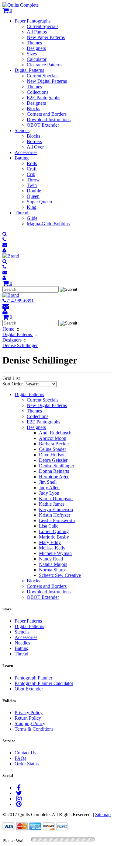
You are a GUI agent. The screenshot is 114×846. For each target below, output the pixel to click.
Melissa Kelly (52, 547)
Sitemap (103, 814)
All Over (35, 146)
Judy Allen (49, 487)
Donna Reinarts (54, 471)
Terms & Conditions (34, 729)
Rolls (32, 163)
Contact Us (25, 752)
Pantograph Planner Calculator (44, 683)
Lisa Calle (48, 525)
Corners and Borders (47, 114)
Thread (21, 212)
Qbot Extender (29, 688)
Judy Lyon (49, 493)
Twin (32, 185)
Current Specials (42, 26)
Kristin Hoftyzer (54, 515)
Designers (36, 48)
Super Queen (39, 201)
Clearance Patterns (44, 64)
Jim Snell (48, 482)
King (31, 207)
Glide (32, 218)
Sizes (32, 53)
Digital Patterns (29, 70)
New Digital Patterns (47, 81)
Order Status (27, 763)
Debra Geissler (53, 460)
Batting (22, 157)
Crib (31, 174)
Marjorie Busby (54, 536)
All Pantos (37, 31)
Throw (33, 179)
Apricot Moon (52, 438)
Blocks (33, 108)
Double (34, 190)
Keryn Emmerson (56, 509)
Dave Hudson (52, 454)
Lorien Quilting (54, 531)
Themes (34, 42)
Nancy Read (51, 558)
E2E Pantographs (43, 97)
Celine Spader (52, 449)
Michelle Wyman (55, 553)
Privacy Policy (29, 712)
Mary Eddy (50, 542)
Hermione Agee (54, 476)
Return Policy (28, 718)
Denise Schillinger (56, 465)
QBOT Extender (43, 125)
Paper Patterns (28, 620)
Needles (22, 642)
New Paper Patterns (46, 37)
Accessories (26, 152)
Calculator (37, 59)
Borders (34, 141)
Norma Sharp (52, 569)
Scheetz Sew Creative (60, 575)
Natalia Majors (53, 564)
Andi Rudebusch (55, 432)
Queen (33, 196)
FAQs (20, 758)
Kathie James (51, 504)
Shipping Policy (30, 723)
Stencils (22, 130)
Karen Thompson (56, 498)
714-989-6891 (20, 300)
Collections (37, 92)
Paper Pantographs (32, 20)
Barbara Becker (54, 443)
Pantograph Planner (33, 677)
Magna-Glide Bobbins (48, 223)
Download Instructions (49, 119)
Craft (31, 168)
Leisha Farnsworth (57, 520)
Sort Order (12, 383)
